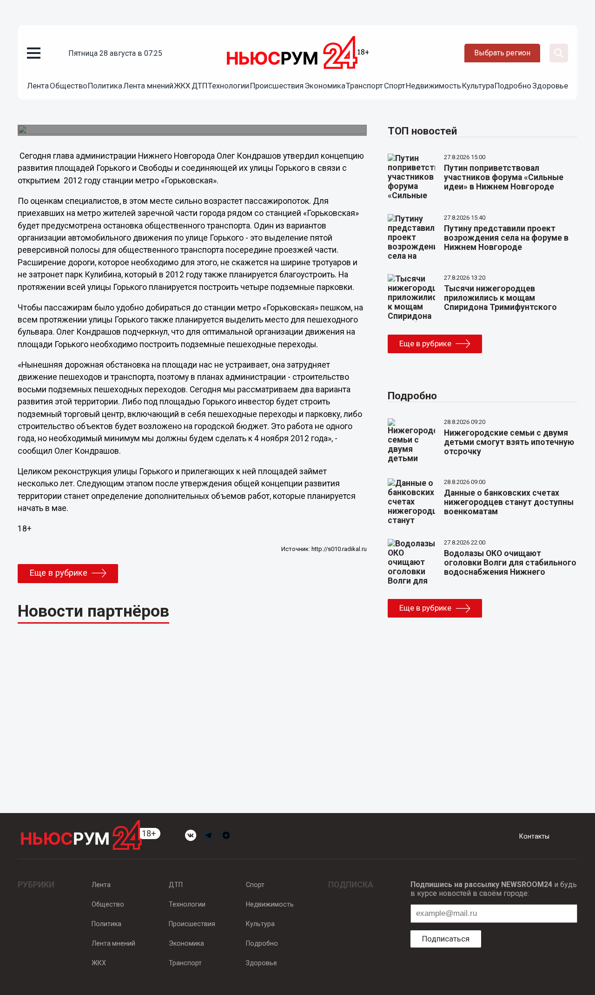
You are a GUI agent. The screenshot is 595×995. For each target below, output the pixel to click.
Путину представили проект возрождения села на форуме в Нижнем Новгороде (506, 238)
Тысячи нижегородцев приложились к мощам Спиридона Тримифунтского (500, 298)
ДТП (199, 85)
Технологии (228, 85)
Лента (38, 85)
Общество (68, 85)
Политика (105, 85)
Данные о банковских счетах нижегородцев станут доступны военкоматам (509, 502)
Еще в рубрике (58, 573)
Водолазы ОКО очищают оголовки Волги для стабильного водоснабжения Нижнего (510, 563)
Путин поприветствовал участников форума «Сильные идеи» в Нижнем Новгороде (503, 177)
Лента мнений (148, 85)
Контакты (534, 836)
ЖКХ (182, 85)
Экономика (324, 85)
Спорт (394, 85)
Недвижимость (433, 85)
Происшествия (277, 85)
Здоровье (550, 85)
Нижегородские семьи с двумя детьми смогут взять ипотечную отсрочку (509, 442)
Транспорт (364, 85)
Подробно (513, 85)
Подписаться (445, 938)
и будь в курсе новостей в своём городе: (493, 889)
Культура (478, 85)
